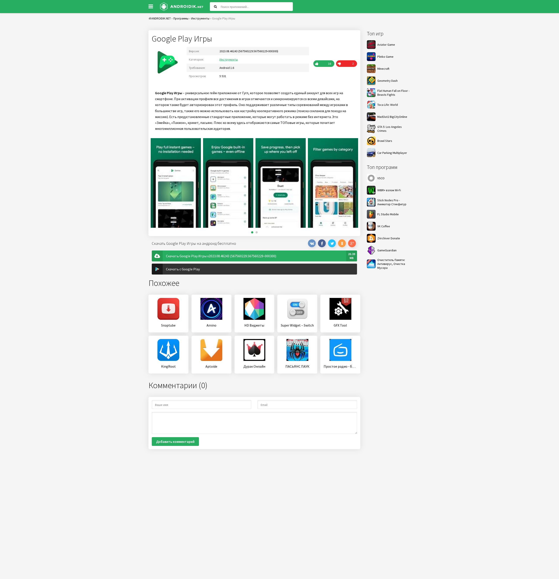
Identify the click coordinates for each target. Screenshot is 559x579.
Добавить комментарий (175, 441)
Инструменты (228, 59)
